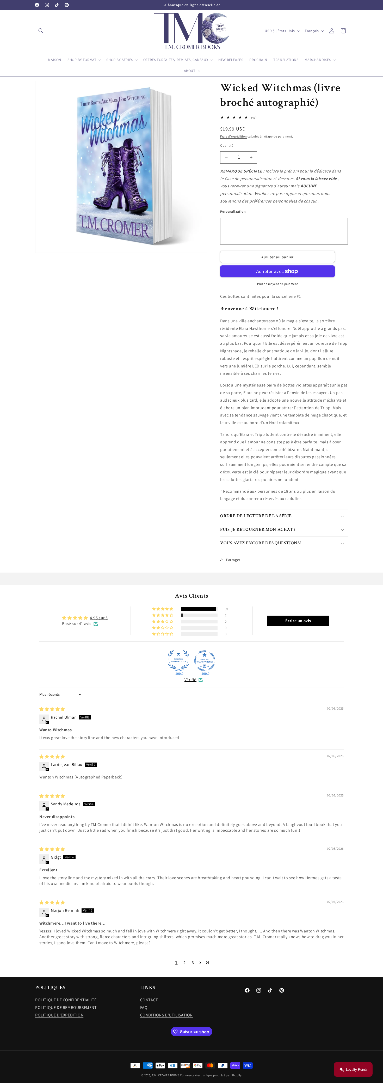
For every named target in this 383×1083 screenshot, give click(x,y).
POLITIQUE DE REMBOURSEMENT (66, 1007)
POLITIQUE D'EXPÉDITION (59, 1015)
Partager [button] (233, 559)
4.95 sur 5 (99, 618)
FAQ (144, 1007)
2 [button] (184, 962)
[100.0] (178, 660)
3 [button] (193, 962)
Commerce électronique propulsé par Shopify (211, 1075)
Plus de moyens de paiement (277, 284)
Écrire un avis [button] (298, 620)
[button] (41, 31)
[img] (52, 709)
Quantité (226, 145)
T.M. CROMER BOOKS (166, 1075)
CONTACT (149, 1000)
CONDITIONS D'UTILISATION (166, 1015)
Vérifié (190, 679)
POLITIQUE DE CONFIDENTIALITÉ (66, 1000)
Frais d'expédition (233, 136)
